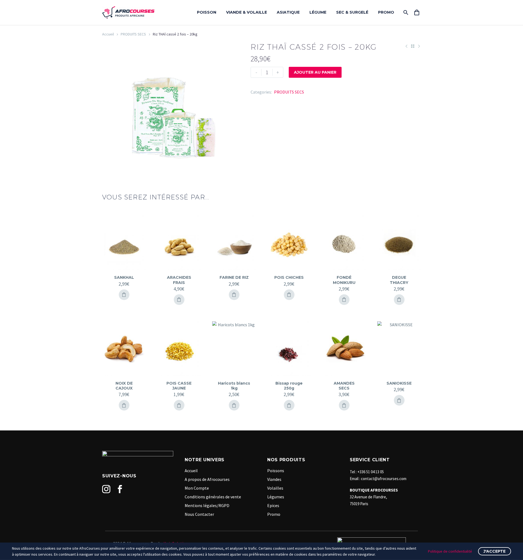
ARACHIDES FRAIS (179, 280)
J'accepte (495, 551)
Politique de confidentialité (450, 551)
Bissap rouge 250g (289, 386)
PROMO (386, 12)
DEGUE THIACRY (399, 280)
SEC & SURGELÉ (352, 12)
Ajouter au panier (315, 72)
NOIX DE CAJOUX (124, 386)
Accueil (108, 34)
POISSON (206, 12)
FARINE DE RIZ (234, 277)
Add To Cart (124, 294)
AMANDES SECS (344, 386)
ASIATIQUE (288, 12)
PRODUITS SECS (133, 34)
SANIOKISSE (399, 383)
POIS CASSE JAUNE (178, 386)
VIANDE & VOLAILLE (246, 12)
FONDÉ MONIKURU (344, 280)
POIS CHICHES (289, 277)
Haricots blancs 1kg (234, 386)
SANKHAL (124, 277)
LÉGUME (317, 12)
